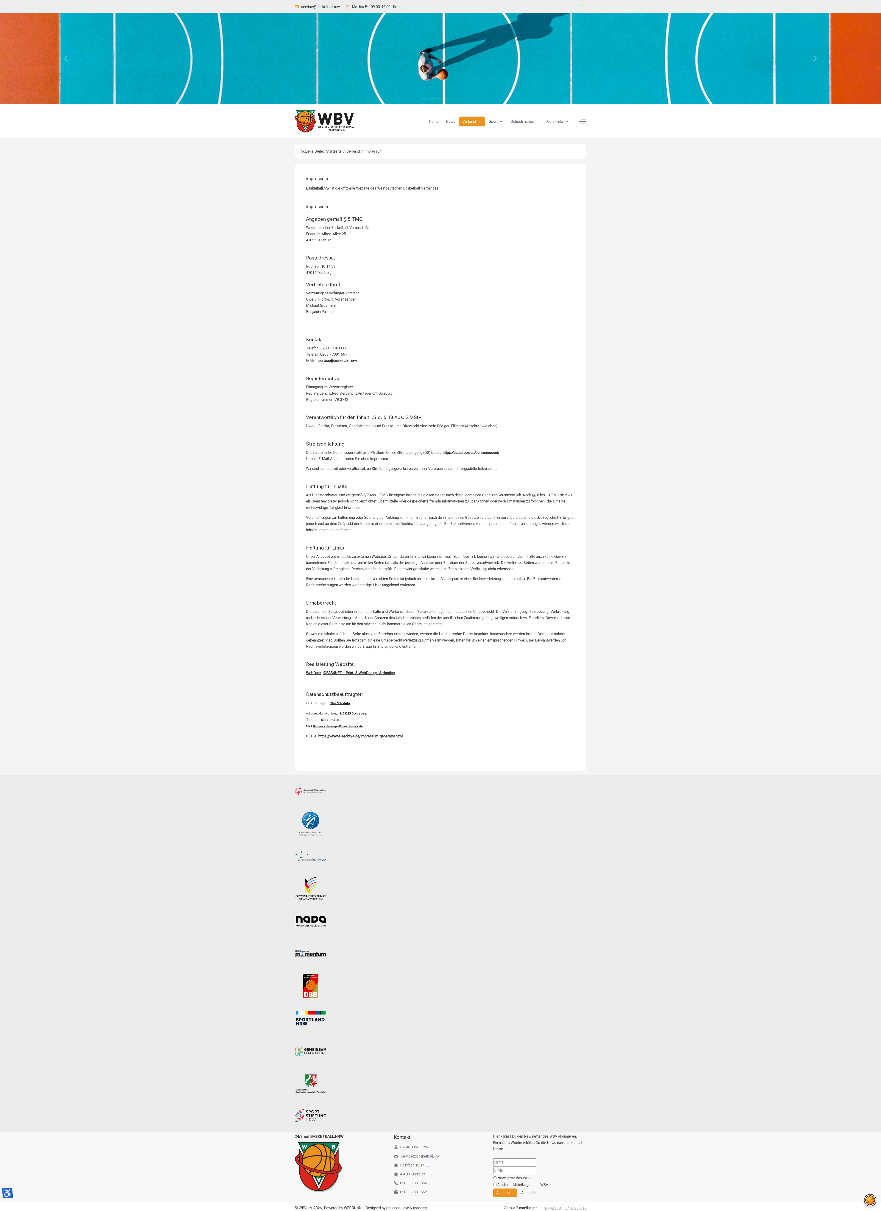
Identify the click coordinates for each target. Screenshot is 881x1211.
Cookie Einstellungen (521, 1208)
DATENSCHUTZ (576, 1208)
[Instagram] (581, 5)
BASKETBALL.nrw (414, 1147)
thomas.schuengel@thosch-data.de (338, 726)
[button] (870, 1200)
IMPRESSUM (552, 1208)
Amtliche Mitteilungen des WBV (522, 1185)
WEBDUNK (353, 1208)
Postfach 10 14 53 (414, 1165)
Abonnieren (505, 1193)
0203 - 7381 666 (413, 1183)
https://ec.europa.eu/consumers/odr (471, 452)
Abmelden (529, 1193)
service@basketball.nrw (320, 7)
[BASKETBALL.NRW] (329, 121)
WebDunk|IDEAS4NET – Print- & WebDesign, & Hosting (350, 673)
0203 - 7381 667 (413, 1192)
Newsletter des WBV (514, 1178)
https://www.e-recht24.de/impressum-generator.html (360, 736)
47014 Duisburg (413, 1174)
